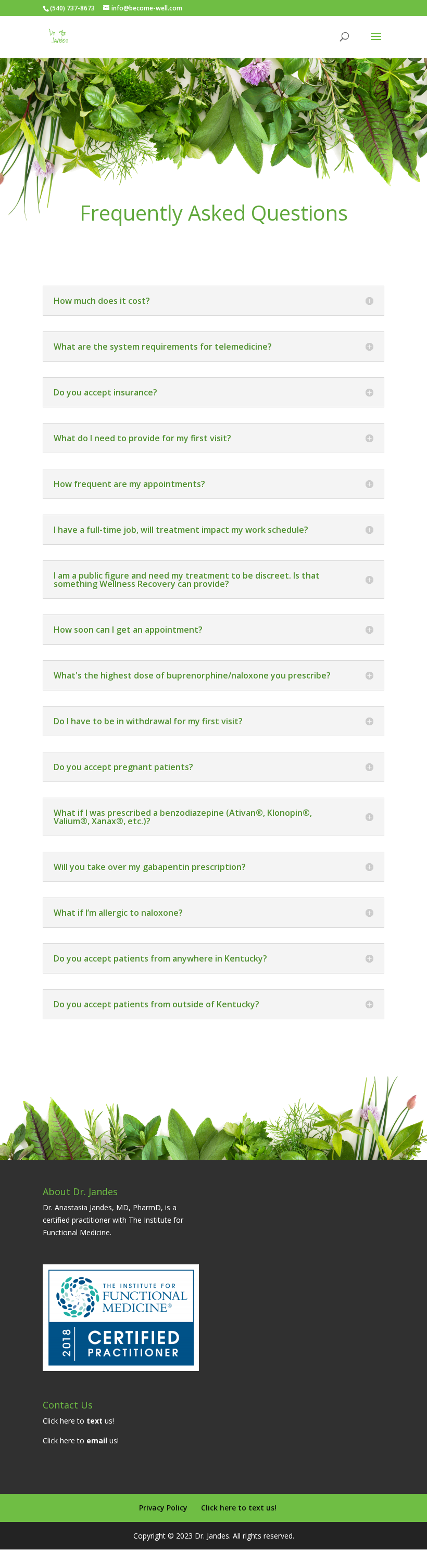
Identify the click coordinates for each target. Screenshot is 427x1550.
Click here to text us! (239, 1508)
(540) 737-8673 (72, 8)
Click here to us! (78, 1421)
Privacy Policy (163, 1508)
